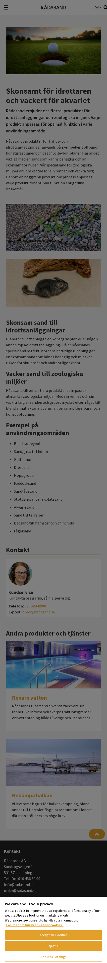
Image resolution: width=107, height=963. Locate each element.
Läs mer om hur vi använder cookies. (34, 925)
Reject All (53, 946)
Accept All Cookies (53, 935)
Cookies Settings (53, 957)
